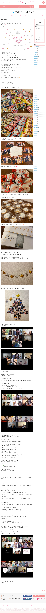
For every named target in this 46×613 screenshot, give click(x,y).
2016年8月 (35, 103)
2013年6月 (35, 162)
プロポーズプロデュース (39, 39)
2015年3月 (35, 121)
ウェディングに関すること (39, 22)
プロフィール (4, 596)
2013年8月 (35, 158)
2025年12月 (36, 46)
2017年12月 (36, 93)
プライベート (37, 24)
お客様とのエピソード (38, 28)
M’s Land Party (14, 595)
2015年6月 (35, 117)
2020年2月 (35, 66)
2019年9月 (35, 70)
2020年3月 (35, 64)
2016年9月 (35, 101)
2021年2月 (35, 54)
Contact (38, 595)
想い (36, 26)
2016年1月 (35, 105)
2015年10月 (36, 109)
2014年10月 (36, 131)
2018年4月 (35, 89)
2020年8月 (35, 58)
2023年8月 (35, 48)
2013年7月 (35, 160)
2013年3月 (35, 168)
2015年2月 (35, 123)
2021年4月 (35, 52)
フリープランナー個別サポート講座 (15, 598)
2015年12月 (36, 107)
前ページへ (3, 584)
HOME (3, 595)
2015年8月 (35, 113)
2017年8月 (35, 95)
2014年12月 (36, 127)
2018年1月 (35, 91)
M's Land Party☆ (37, 37)
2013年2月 (35, 170)
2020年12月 (36, 56)
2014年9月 (35, 133)
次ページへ (7, 584)
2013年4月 (35, 166)
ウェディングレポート (38, 30)
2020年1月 (35, 68)
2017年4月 (35, 97)
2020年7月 (35, 60)
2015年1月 (35, 125)
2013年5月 (35, 164)
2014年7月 (35, 137)
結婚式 (4, 599)
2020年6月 (35, 62)
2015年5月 (35, 119)
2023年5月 (35, 50)
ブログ (36, 6)
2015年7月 (35, 115)
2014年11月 (36, 129)
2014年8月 (35, 135)
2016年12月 (36, 99)
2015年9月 (35, 111)
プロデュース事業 (5, 598)
